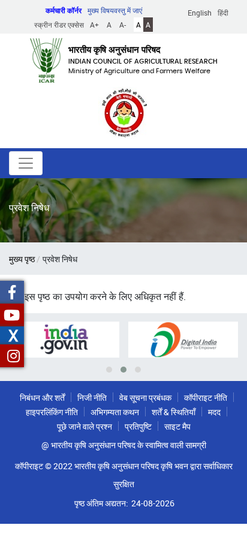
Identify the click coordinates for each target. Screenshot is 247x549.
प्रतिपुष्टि (138, 426)
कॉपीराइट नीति (205, 397)
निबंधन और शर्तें (42, 397)
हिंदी (223, 12)
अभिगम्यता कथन (115, 412)
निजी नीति (92, 397)
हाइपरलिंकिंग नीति (52, 412)
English (200, 12)
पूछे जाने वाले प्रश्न (84, 426)
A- (122, 24)
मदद (214, 412)
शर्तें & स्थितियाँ (173, 412)
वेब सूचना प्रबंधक (145, 397)
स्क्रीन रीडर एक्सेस (59, 24)
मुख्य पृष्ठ (22, 259)
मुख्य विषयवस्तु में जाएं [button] (115, 10)
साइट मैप (177, 426)
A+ (94, 24)
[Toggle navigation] (26, 163)
